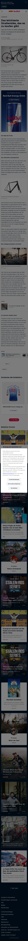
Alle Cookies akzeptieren (14, 483)
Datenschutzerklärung (8, 473)
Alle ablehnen (14, 488)
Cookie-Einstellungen (14, 479)
